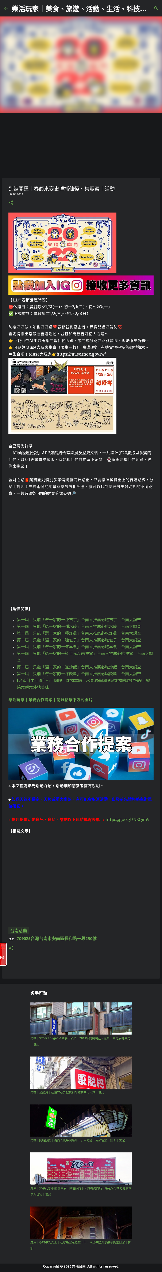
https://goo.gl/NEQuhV (127, 819)
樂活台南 (79, 1266)
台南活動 (18, 930)
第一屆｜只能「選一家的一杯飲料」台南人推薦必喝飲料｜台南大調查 (79, 673)
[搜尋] (156, 8)
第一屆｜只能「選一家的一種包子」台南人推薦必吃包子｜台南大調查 (79, 640)
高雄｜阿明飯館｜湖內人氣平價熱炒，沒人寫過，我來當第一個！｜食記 (77, 1140)
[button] (11, 203)
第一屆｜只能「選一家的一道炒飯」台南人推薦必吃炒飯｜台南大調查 (79, 667)
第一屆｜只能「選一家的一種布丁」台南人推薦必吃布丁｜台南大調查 (79, 619)
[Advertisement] (81, 144)
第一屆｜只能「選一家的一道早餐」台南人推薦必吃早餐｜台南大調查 (79, 646)
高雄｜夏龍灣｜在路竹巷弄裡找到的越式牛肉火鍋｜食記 (67, 1092)
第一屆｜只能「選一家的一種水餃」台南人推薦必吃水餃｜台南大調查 (79, 626)
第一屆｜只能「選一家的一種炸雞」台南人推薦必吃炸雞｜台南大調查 (79, 633)
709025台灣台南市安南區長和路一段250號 (57, 938)
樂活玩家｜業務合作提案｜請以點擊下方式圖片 (50, 699)
